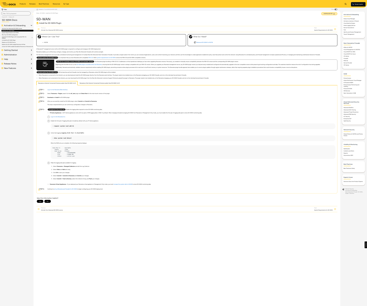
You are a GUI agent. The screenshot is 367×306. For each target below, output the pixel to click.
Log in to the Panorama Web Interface (57, 89)
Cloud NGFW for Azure (350, 54)
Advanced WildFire (348, 107)
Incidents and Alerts (349, 151)
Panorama (351, 193)
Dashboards (347, 148)
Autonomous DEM (348, 155)
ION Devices (347, 91)
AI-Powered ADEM (348, 82)
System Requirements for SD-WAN (10, 32)
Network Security (349, 189)
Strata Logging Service (349, 25)
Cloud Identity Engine (349, 23)
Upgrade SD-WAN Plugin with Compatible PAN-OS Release (14, 37)
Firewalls (346, 58)
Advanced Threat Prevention (351, 112)
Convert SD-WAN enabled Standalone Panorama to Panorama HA (17, 46)
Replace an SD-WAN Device (9, 42)
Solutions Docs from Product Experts (353, 181)
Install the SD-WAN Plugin (8, 30)
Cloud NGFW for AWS (349, 51)
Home (37, 13)
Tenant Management (349, 34)
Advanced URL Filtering (350, 110)
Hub (345, 30)
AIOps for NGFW (348, 47)
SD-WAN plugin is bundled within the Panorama (89, 64)
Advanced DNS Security (350, 114)
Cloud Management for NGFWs (352, 49)
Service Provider (348, 63)
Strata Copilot (359, 4)
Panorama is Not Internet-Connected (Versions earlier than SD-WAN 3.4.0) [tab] (100, 83)
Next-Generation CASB (350, 93)
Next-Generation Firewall (351, 192)
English (347, 193)
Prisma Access (347, 78)
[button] (366, 244)
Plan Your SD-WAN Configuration (10, 34)
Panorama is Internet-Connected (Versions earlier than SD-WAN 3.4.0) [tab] (57, 83)
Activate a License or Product (351, 21)
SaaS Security (347, 121)
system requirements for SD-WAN (106, 57)
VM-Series (346, 65)
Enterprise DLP (347, 118)
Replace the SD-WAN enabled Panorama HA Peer (13, 44)
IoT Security (347, 116)
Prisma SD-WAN (348, 88)
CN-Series (346, 56)
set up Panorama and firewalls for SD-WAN (65, 189)
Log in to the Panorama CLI (58, 116)
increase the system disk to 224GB (122, 184)
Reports (346, 153)
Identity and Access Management (352, 32)
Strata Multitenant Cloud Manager (352, 80)
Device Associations (349, 27)
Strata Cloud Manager (349, 18)
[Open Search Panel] (345, 4)
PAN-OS (346, 60)
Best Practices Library (349, 168)
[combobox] (16, 13)
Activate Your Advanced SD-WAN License (12, 28)
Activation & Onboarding (351, 190)
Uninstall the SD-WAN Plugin (9, 40)
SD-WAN (42, 13)
